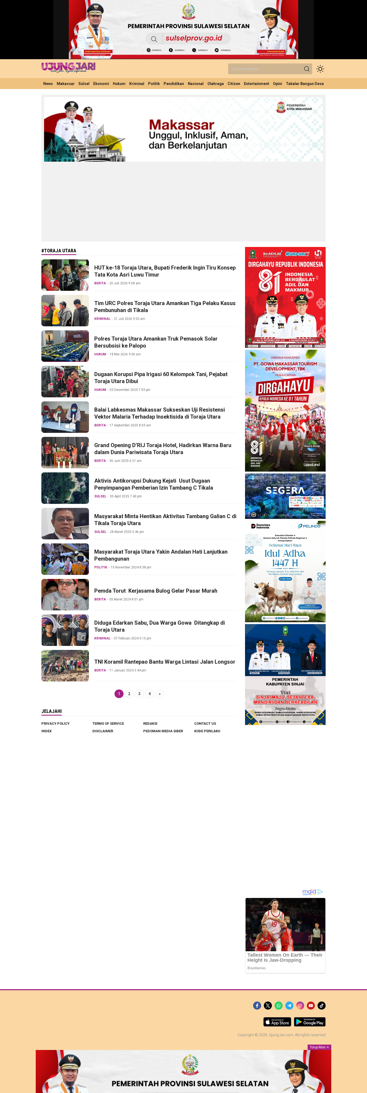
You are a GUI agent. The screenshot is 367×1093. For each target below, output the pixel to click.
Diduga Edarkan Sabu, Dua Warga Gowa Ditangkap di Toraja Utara (159, 626)
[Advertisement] (183, 201)
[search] (306, 68)
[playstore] (310, 1025)
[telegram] (289, 1006)
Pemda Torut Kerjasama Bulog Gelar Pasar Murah (155, 591)
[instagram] (300, 1006)
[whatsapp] (279, 1006)
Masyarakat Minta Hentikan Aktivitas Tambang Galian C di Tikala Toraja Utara (165, 519)
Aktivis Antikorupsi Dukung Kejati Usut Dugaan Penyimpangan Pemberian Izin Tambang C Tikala (153, 484)
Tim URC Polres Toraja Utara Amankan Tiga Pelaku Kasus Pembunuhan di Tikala (165, 306)
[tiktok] (322, 1006)
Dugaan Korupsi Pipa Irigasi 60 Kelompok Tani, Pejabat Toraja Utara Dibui (161, 377)
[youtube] (311, 1006)
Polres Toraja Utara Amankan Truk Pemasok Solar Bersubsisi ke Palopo (156, 342)
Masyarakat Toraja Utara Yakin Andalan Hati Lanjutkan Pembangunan (161, 555)
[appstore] (277, 1025)
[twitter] (268, 1006)
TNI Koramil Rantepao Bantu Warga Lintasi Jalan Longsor (164, 662)
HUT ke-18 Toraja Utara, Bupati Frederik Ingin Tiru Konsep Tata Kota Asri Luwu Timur (165, 271)
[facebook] (257, 1006)
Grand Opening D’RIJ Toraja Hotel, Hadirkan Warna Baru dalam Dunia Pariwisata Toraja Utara (162, 448)
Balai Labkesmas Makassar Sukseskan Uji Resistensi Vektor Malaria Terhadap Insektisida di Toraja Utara (159, 413)
